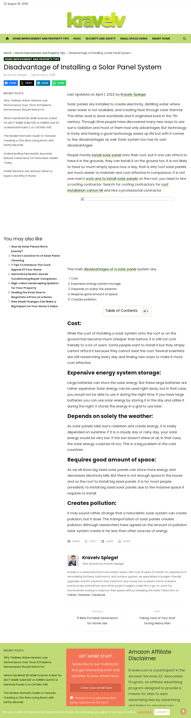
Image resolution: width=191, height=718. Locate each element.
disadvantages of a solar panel (110, 269)
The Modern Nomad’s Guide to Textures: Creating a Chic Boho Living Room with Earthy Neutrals (30, 140)
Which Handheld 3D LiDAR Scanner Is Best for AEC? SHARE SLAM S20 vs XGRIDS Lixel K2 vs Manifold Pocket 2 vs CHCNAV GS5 (31, 122)
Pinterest (84, 595)
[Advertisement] (32, 207)
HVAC (77, 38)
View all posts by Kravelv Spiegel (103, 564)
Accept (161, 712)
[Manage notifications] (183, 711)
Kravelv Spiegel (17, 75)
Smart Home (161, 38)
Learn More (144, 712)
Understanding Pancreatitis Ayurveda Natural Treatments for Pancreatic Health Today (31, 158)
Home (8, 53)
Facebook (99, 595)
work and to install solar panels (112, 178)
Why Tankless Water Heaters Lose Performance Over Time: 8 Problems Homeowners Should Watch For (27, 105)
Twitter (71, 595)
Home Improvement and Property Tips (41, 38)
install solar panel (106, 155)
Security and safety (100, 38)
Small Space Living (134, 38)
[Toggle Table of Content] (143, 311)
